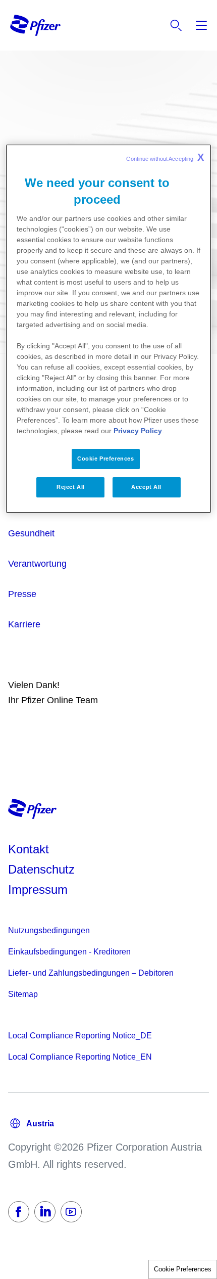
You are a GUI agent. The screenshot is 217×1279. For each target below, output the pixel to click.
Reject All (71, 487)
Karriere (24, 624)
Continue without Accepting (165, 157)
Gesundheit (31, 533)
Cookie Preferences (182, 1269)
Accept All (146, 487)
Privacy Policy (138, 431)
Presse (22, 594)
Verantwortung (37, 564)
